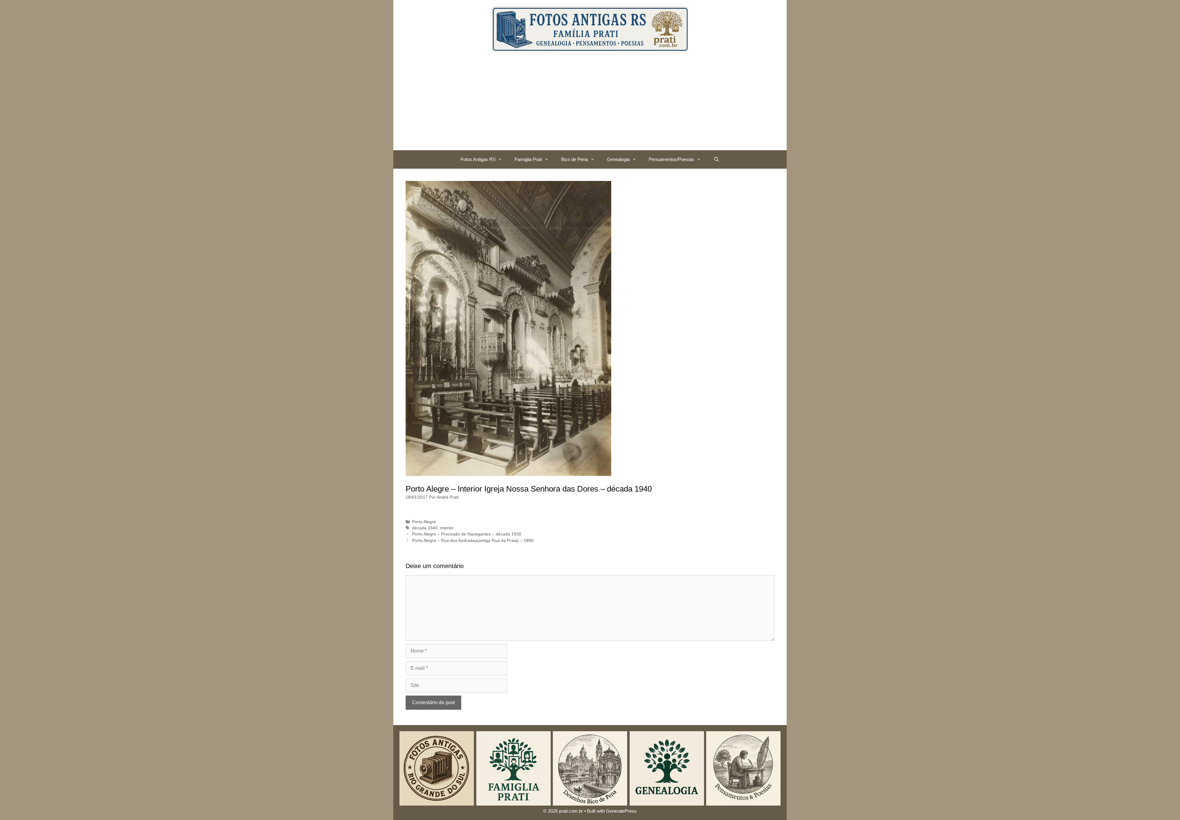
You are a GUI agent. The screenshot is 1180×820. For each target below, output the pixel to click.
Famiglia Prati (528, 159)
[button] (502, 159)
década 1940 (425, 528)
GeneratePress (621, 811)
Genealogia (618, 159)
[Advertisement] (590, 104)
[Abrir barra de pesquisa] (716, 159)
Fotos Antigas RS (478, 159)
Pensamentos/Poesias (671, 159)
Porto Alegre (424, 522)
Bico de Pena (574, 159)
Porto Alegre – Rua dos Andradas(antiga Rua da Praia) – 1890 (472, 540)
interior (447, 528)
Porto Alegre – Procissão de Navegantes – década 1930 (466, 534)
